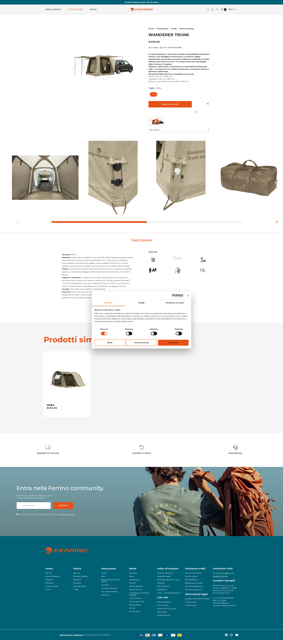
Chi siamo (133, 573)
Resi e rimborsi (191, 576)
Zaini (103, 576)
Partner (132, 583)
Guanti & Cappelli (52, 576)
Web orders (162, 612)
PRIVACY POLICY (67, 514)
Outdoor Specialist (165, 573)
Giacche (48, 573)
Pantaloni (49, 580)
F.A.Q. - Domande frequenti (168, 593)
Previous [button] (17, 221)
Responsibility (135, 605)
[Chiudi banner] (188, 295)
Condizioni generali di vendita (197, 599)
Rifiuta (109, 343)
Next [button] (276, 221)
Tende (104, 573)
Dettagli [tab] (142, 303)
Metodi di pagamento (194, 586)
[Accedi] (212, 9)
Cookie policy (190, 605)
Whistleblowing (163, 615)
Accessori (105, 585)
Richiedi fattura (191, 580)
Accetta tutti (173, 343)
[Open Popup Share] (208, 103)
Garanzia (160, 583)
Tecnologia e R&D (136, 601)
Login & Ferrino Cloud (166, 609)
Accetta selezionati (141, 343)
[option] (48, 450)
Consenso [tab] (108, 303)
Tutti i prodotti (135, 598)
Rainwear (49, 583)
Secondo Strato (51, 586)
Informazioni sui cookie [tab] (174, 303)
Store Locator (163, 605)
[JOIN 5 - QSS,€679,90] (67, 377)
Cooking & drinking (109, 588)
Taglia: (154, 88)
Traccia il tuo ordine (193, 573)
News (131, 576)
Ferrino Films (134, 611)
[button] (179, 130)
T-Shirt (48, 590)
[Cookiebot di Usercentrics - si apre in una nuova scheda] (173, 295)
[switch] (129, 333)
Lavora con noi (135, 590)
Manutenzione (163, 586)
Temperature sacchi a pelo (168, 580)
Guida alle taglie (163, 576)
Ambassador (134, 580)
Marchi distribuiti (136, 586)
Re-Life (132, 608)
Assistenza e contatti (193, 583)
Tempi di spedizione (193, 590)
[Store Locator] (208, 9)
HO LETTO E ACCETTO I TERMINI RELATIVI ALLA (47, 514)
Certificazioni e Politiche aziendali (139, 594)
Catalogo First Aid (220, 576)
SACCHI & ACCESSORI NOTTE (110, 581)
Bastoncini (105, 595)
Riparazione (162, 590)
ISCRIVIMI (63, 505)
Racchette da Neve (109, 592)
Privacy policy (190, 602)
